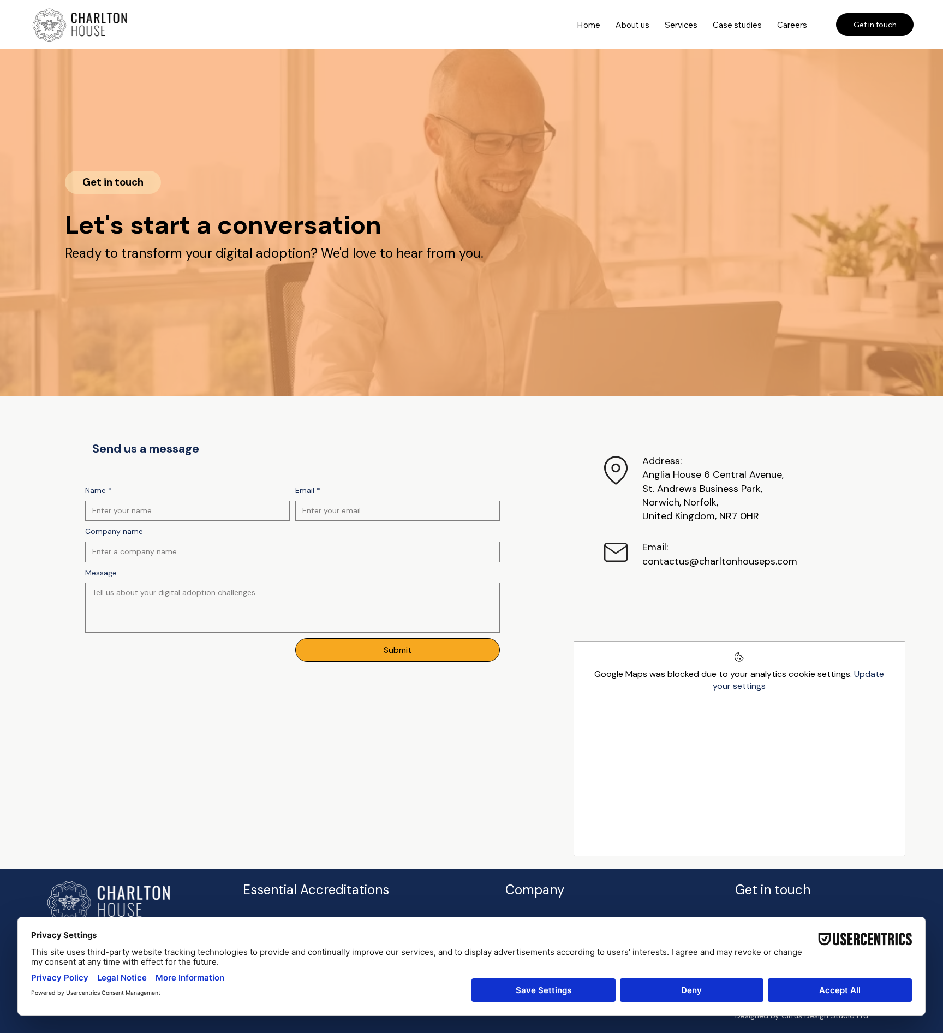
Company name (114, 531)
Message (101, 573)
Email (307, 490)
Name (98, 490)
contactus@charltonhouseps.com (719, 561)
